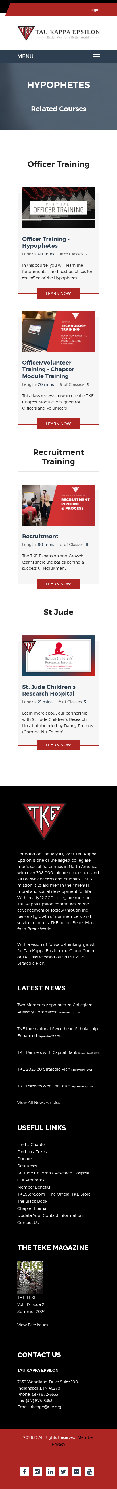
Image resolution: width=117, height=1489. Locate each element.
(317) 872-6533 (45, 1394)
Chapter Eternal (32, 1208)
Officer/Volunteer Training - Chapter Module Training (48, 369)
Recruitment (40, 536)
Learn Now (58, 293)
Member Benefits (33, 1187)
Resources (27, 1165)
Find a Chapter (31, 1144)
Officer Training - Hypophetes (46, 242)
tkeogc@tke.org (46, 1406)
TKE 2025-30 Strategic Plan (43, 1069)
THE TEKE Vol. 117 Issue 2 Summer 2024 (31, 1304)
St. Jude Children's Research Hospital (49, 690)
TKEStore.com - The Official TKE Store (54, 1194)
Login (94, 9)
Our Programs (30, 1179)
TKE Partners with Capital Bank (47, 1052)
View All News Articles (38, 1102)
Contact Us (28, 1222)
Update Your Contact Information (50, 1215)
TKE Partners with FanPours (43, 1085)
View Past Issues (32, 1324)
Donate (24, 1158)
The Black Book (32, 1201)
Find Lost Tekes (32, 1151)
